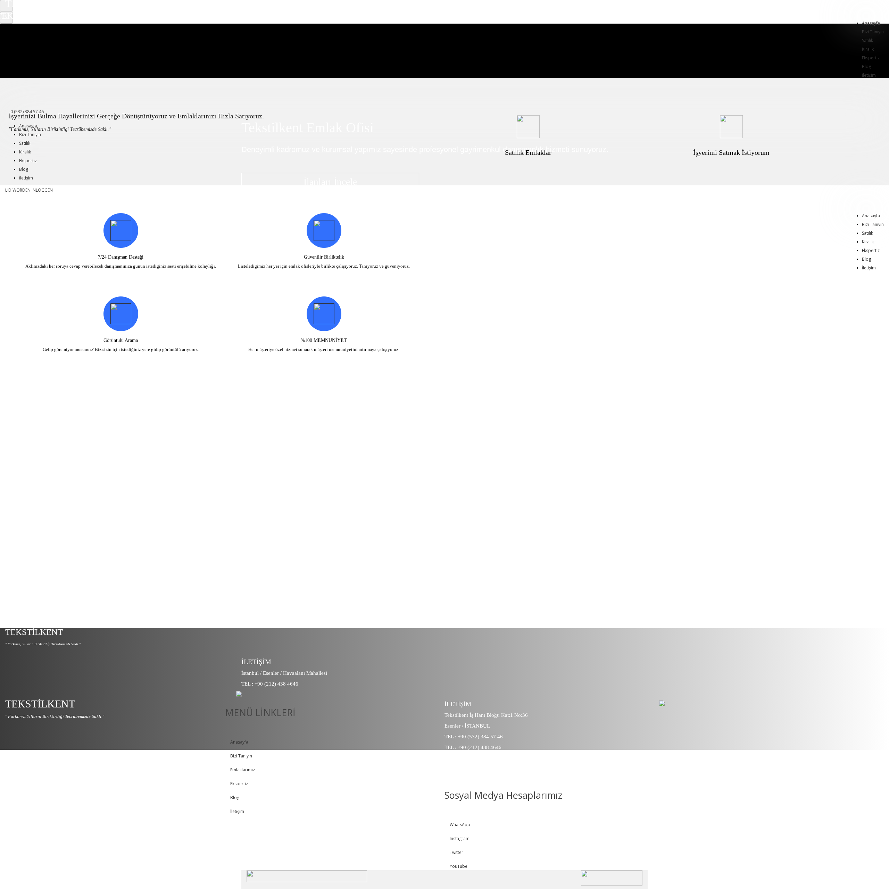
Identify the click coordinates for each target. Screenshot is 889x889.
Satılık (867, 40)
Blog (866, 66)
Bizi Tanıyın (873, 32)
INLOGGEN (42, 190)
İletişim (26, 178)
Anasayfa (871, 23)
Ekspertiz (871, 58)
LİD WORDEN (18, 190)
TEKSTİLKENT (34, 632)
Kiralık (868, 49)
